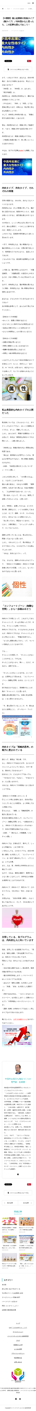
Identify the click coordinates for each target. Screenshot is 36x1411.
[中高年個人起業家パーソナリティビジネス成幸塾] (18, 1375)
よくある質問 (18, 1349)
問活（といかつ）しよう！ (10, 1306)
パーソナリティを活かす (17, 30)
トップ (18, 1323)
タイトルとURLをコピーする (19, 69)
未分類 (4, 1284)
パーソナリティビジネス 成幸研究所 (18, 1336)
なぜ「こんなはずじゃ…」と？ (18, 1327)
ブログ (18, 1340)
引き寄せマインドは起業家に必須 (12, 1293)
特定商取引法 (18, 1357)
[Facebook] (18, 1174)
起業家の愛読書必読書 (9, 1310)
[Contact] (20, 1399)
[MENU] (33, 3)
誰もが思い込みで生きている (11, 1289)
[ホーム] (3, 9)
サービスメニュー (18, 1332)
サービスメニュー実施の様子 (11, 1297)
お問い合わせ (18, 1362)
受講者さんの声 (18, 1344)
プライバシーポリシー (18, 1353)
